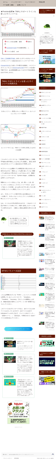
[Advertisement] (18, 437)
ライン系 (43, 195)
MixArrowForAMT (18, 67)
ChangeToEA (5, 65)
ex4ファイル (44, 203)
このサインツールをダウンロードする (18, 329)
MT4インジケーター (46, 92)
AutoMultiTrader (11, 48)
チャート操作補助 (45, 159)
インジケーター (16, 2)
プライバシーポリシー (7, 458)
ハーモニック (44, 171)
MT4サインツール (45, 96)
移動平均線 (44, 127)
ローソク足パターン (46, 199)
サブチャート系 (45, 136)
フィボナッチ (44, 183)
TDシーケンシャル (45, 162)
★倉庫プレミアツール (46, 106)
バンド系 (43, 175)
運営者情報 (16, 458)
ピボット (43, 179)
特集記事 (42, 2)
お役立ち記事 (44, 114)
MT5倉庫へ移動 (8, 5)
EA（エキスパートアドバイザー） (46, 100)
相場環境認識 (44, 151)
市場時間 (43, 144)
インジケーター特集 (46, 118)
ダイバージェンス (45, 155)
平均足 (42, 186)
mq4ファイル (44, 207)
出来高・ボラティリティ (46, 167)
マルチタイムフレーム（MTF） (46, 191)
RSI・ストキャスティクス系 (46, 122)
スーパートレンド (45, 147)
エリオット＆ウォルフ (46, 132)
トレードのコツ (30, 2)
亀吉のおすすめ (45, 110)
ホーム (5, 2)
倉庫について (21, 5)
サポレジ (43, 140)
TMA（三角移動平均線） (8, 58)
